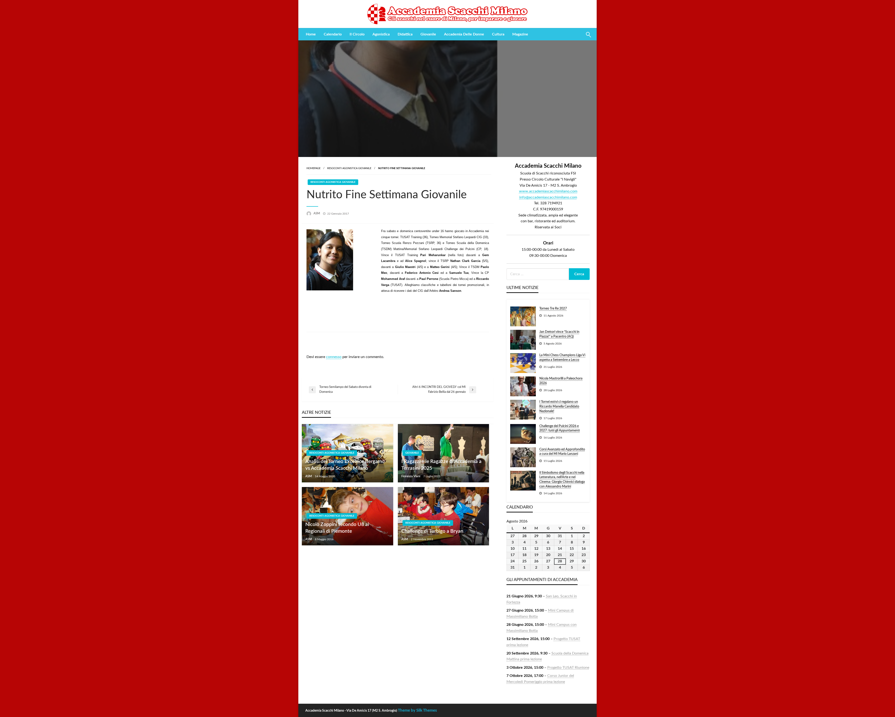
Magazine (520, 34)
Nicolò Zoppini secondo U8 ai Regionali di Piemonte (337, 528)
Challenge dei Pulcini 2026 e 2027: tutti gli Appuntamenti (559, 428)
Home (311, 34)
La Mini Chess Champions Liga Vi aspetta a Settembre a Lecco (562, 358)
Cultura (498, 34)
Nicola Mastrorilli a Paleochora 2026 (560, 381)
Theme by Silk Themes (417, 710)
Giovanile (428, 34)
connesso (333, 357)
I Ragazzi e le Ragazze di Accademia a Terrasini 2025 (441, 465)
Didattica (405, 34)
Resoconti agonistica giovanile (349, 168)
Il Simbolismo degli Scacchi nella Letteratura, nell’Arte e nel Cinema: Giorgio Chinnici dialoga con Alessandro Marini (562, 479)
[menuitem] (311, 34)
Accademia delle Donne (464, 34)
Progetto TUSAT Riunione (568, 667)
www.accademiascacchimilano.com (548, 191)
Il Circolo (357, 34)
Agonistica (381, 34)
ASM (317, 213)
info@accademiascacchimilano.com (548, 197)
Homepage (313, 168)
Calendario (333, 34)
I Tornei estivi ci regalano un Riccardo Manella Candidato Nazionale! (559, 406)
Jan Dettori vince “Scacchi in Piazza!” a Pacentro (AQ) (559, 334)
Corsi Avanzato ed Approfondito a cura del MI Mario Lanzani (562, 452)
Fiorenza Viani (411, 476)
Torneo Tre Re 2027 (553, 308)
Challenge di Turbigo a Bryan (432, 531)
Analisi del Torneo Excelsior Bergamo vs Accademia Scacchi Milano (345, 465)
